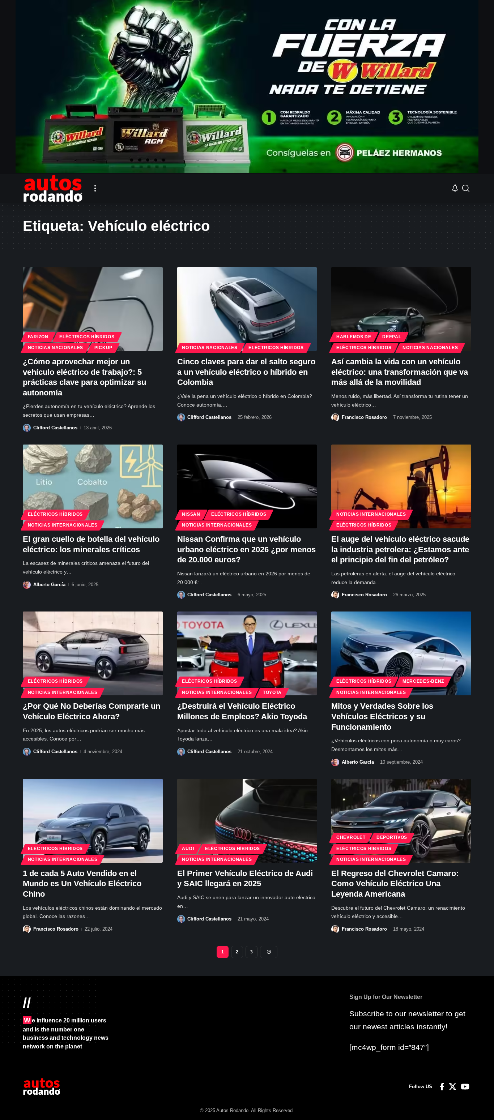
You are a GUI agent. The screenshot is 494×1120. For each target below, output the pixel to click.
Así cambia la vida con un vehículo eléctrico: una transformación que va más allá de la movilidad (399, 372)
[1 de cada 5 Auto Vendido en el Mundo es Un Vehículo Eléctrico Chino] (93, 821)
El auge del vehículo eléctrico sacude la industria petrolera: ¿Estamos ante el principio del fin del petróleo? (400, 549)
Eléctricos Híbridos (86, 337)
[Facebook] (442, 1086)
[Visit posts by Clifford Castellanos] (27, 428)
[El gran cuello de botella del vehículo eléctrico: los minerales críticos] (93, 486)
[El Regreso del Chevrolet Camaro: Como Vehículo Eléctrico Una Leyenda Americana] (401, 821)
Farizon (38, 337)
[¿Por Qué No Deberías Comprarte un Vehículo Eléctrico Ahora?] (93, 653)
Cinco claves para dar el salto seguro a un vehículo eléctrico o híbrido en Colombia (246, 372)
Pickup (103, 348)
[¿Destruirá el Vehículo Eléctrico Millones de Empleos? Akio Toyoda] (247, 653)
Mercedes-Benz (423, 681)
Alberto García (49, 584)
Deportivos (391, 837)
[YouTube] (465, 1086)
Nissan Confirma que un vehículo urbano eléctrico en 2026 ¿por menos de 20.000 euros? (246, 549)
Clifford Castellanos (55, 427)
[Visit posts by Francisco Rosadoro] (335, 417)
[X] (452, 1086)
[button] (95, 188)
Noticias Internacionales (63, 525)
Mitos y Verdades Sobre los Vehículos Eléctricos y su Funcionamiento (382, 716)
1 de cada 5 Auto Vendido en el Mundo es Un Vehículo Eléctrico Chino (82, 883)
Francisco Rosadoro (364, 417)
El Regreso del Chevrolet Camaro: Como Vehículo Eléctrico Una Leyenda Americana (395, 883)
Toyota (272, 692)
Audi (188, 848)
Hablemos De (353, 337)
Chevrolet (350, 837)
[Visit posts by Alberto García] (27, 585)
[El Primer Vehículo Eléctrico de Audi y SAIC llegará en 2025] (247, 821)
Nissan (191, 514)
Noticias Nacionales (55, 348)
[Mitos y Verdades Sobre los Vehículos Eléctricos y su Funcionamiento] (401, 653)
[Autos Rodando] (53, 188)
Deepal (391, 337)
